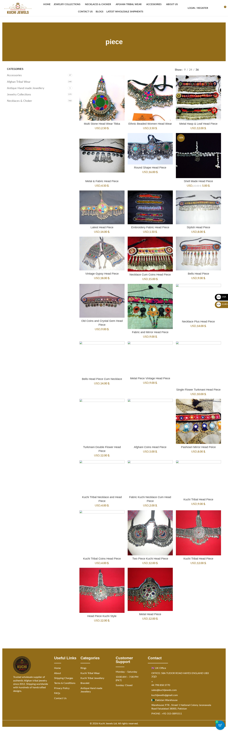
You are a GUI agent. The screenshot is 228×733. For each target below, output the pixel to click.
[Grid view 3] (213, 69)
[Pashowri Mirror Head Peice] (198, 421)
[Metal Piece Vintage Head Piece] (150, 358)
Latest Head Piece (102, 227)
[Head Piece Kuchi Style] (102, 590)
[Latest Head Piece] (102, 207)
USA (221, 297)
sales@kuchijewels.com (164, 690)
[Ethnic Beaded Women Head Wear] (150, 97)
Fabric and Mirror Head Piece (150, 332)
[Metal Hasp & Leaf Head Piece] (198, 97)
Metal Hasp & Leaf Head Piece (198, 123)
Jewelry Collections (19, 94)
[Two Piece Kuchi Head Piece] (150, 532)
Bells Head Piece (198, 273)
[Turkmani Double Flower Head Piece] (102, 421)
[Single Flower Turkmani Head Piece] (198, 363)
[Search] (212, 8)
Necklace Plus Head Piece (198, 321)
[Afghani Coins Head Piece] (150, 421)
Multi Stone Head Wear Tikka (102, 123)
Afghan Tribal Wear (19, 82)
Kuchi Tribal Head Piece (198, 499)
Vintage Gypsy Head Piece (102, 273)
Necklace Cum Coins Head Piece (150, 274)
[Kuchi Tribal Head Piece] (198, 478)
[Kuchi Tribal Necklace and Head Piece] (102, 477)
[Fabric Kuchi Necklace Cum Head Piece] (150, 477)
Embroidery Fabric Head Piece (150, 227)
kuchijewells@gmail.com (164, 695)
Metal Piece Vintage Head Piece (150, 378)
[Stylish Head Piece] (198, 207)
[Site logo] (17, 8)
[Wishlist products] (218, 8)
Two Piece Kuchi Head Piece (150, 558)
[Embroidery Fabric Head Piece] (150, 207)
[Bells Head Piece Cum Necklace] (102, 358)
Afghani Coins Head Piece (150, 447)
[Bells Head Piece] (198, 253)
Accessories (14, 75)
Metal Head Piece (150, 614)
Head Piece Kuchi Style (101, 616)
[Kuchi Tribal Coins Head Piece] (102, 532)
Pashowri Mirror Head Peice (198, 447)
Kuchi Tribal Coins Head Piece (102, 558)
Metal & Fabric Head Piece (101, 181)
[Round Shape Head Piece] (150, 148)
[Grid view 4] (219, 69)
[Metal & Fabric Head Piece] (102, 155)
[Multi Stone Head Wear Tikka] (102, 97)
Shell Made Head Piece (198, 181)
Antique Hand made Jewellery (25, 88)
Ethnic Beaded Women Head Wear (150, 123)
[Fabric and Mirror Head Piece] (150, 306)
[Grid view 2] (206, 69)
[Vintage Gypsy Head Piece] (102, 253)
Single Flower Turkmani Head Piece (198, 389)
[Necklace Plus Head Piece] (198, 301)
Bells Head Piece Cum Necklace (102, 379)
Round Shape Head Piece (150, 167)
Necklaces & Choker (19, 101)
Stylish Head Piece (198, 227)
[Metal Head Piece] (150, 589)
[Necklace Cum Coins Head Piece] (150, 254)
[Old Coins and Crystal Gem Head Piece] (102, 301)
